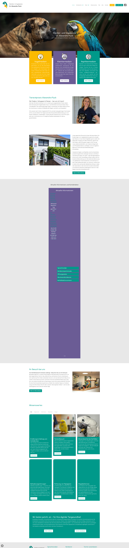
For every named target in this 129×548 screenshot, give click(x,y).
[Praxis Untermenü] (88, 5)
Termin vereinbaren (80, 531)
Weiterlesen (34, 455)
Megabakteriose (83, 484)
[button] (2, 546)
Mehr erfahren (40, 80)
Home (73, 5)
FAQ (99, 5)
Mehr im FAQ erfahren (78, 172)
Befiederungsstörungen (38, 484)
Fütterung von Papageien (62, 484)
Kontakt (106, 5)
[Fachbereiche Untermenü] (82, 5)
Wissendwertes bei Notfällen (87, 439)
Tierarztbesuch (59, 439)
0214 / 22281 (120, 5)
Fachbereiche (79, 5)
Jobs (102, 5)
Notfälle (112, 5)
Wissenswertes (94, 5)
